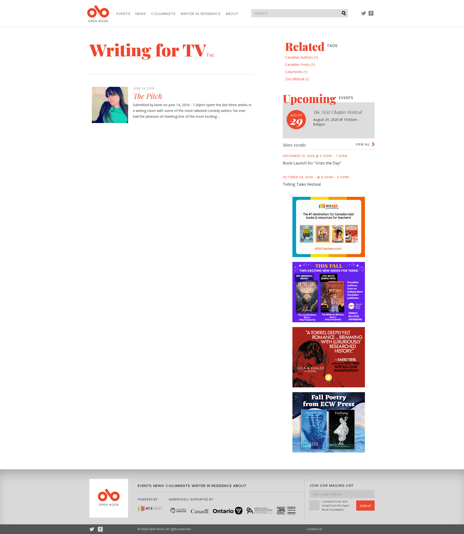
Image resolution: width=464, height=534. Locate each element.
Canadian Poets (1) (300, 64)
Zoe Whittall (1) (297, 79)
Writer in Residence (201, 13)
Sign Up (365, 506)
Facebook (371, 15)
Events (123, 13)
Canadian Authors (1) (301, 57)
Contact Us (314, 529)
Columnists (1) (296, 71)
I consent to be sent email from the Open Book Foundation (335, 505)
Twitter (363, 15)
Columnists (163, 13)
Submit (344, 13)
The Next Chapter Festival (337, 112)
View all (363, 144)
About (232, 13)
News (140, 13)
